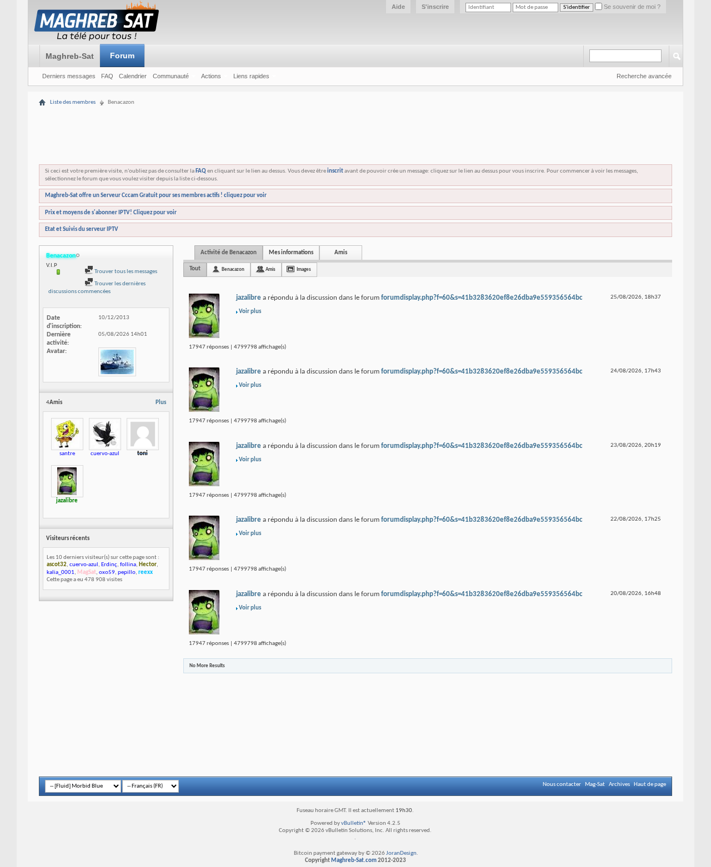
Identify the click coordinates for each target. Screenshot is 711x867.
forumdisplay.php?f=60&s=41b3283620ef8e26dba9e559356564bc (481, 297)
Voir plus (250, 312)
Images (304, 269)
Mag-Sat (595, 785)
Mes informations (291, 253)
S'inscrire (435, 6)
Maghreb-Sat (70, 56)
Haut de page (650, 785)
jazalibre (248, 297)
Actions (211, 76)
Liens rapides (251, 76)
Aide (398, 6)
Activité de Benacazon (229, 253)
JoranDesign (401, 853)
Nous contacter (562, 785)
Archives (619, 785)
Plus (161, 403)
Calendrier (133, 76)
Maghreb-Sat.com (354, 861)
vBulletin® (354, 823)
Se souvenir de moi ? (631, 6)
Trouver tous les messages (125, 272)
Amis (340, 253)
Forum (122, 55)
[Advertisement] (355, 101)
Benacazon (233, 269)
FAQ (107, 76)
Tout (195, 269)
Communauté (171, 76)
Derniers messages (69, 76)
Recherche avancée (644, 76)
